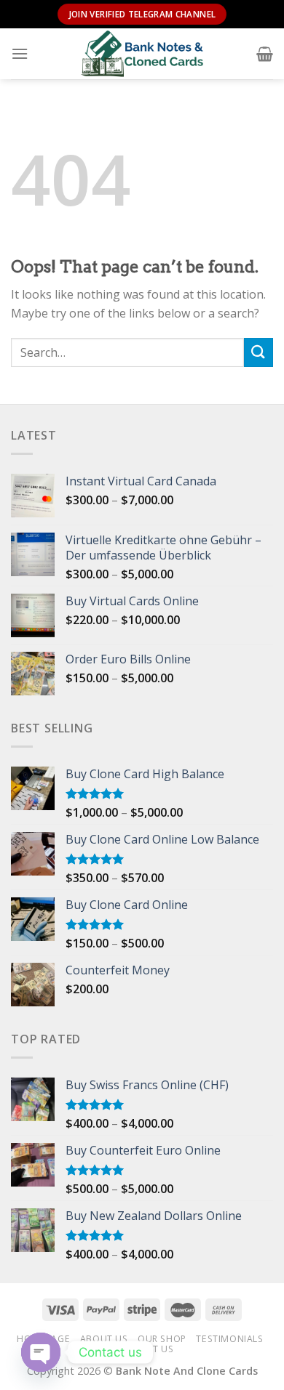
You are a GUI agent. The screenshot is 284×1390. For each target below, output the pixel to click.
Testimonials (229, 1339)
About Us (104, 1339)
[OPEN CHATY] (40, 1352)
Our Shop (162, 1339)
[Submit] (258, 352)
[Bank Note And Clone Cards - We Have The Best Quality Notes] (142, 53)
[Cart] (264, 54)
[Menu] (19, 53)
